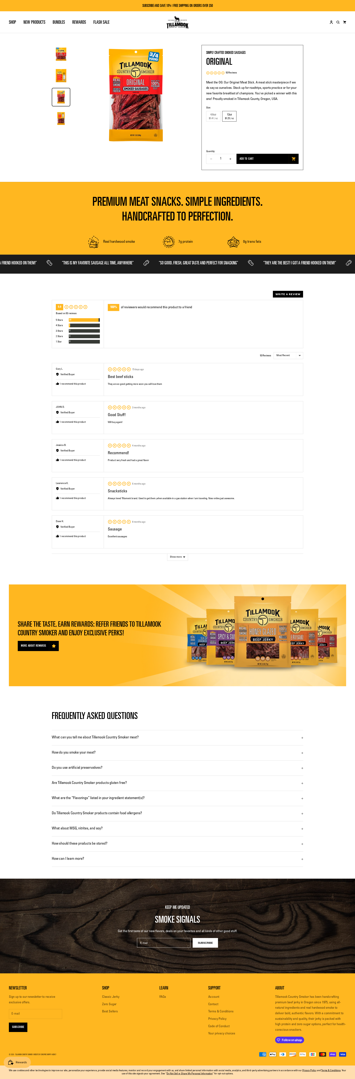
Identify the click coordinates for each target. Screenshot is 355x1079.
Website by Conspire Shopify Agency (44, 1054)
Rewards (79, 22)
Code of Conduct (219, 1026)
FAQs (162, 997)
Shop (12, 22)
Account (213, 997)
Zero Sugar (109, 1004)
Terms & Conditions (221, 1011)
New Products (34, 22)
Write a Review (287, 294)
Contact (213, 1004)
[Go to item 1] (61, 54)
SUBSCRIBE (205, 942)
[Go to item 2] (61, 75)
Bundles (59, 22)
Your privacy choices (221, 1033)
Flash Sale (101, 22)
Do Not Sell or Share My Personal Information (190, 1074)
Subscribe (18, 1027)
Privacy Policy (217, 1019)
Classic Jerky (110, 997)
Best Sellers (110, 1011)
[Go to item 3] (61, 97)
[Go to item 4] (61, 118)
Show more (176, 557)
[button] (221, 72)
